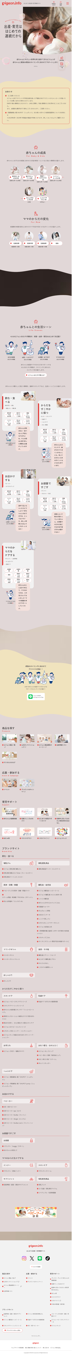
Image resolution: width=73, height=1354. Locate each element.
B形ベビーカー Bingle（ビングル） (15, 1119)
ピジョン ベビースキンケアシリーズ (15, 1001)
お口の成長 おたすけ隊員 (10, 444)
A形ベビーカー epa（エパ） (13, 1111)
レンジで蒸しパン (44, 919)
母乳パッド (42, 1185)
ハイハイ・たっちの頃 (9, 422)
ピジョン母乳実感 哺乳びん (12, 869)
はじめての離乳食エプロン (47, 959)
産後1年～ (27, 580)
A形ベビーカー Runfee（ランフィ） (15, 1115)
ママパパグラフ (56, 1297)
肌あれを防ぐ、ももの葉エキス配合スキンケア (19, 1023)
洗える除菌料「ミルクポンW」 (14, 901)
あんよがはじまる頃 (18, 421)
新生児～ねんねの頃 (9, 414)
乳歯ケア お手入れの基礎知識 (48, 1001)
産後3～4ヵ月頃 (27, 575)
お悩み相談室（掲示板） (58, 1304)
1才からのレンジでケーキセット (49, 923)
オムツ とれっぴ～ (44, 1063)
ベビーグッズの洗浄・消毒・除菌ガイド (17, 891)
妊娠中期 (18, 570)
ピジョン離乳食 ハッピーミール (49, 891)
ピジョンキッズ (56, 1325)
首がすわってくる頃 (18, 414)
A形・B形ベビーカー (10, 1107)
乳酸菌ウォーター (44, 907)
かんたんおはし (44, 963)
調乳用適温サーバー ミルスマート (49, 869)
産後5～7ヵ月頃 (9, 580)
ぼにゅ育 (54, 1293)
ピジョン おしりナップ (46, 1051)
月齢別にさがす (54, 4)
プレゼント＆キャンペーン (35, 1282)
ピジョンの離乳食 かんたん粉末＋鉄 (50, 895)
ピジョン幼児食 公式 (45, 927)
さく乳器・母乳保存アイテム (48, 1189)
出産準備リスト (8, 1291)
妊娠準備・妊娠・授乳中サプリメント (16, 1185)
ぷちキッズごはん (44, 937)
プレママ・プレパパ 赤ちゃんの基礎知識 (60, 1279)
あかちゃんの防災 (9, 1150)
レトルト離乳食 (44, 899)
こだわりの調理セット (46, 967)
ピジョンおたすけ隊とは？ (36, 375)
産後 (9, 575)
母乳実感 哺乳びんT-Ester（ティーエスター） (18, 873)
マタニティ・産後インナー (12, 1171)
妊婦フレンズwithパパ (58, 1284)
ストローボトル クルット (12, 959)
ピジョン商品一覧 (9, 1278)
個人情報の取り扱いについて (33, 1348)
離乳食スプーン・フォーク (47, 955)
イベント (30, 1278)
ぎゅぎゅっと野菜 (44, 911)
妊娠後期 (28, 570)
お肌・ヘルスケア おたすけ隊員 (46, 460)
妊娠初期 (9, 570)
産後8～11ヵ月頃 (18, 580)
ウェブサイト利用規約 (17, 1348)
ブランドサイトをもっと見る (13, 1330)
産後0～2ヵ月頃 (18, 575)
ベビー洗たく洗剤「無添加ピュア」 (50, 1055)
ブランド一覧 (62, 66)
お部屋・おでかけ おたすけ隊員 (10, 523)
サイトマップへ (36, 1336)
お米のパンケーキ (44, 915)
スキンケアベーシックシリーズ (14, 1006)
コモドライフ (55, 1300)
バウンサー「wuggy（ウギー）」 (14, 1146)
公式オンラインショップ (11, 1282)
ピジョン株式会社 (55, 1348)
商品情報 (62, 60)
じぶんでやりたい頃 (28, 421)
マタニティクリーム (45, 1171)
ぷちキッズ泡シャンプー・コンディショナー (18, 1031)
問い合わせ (46, 1348)
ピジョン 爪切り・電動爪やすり (14, 1051)
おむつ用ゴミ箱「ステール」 (48, 1059)
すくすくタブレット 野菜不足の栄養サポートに (54, 941)
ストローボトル (9, 955)
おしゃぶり (7, 981)
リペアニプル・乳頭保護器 (47, 1193)
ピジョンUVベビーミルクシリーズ (15, 1027)
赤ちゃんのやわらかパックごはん (49, 903)
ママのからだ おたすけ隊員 (10, 602)
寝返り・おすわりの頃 (28, 415)
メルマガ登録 (36, 1267)
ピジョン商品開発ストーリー (11, 1286)
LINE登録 (61, 4)
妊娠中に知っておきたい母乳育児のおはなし (60, 1289)
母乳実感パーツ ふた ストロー (13, 877)
